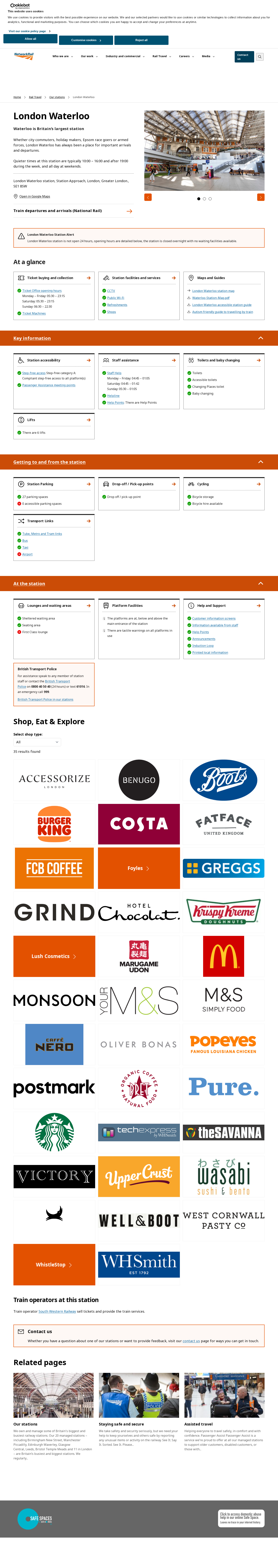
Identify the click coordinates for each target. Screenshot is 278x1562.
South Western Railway (57, 1311)
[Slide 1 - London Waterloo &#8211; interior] (198, 198)
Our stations (57, 97)
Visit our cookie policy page (27, 31)
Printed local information (210, 652)
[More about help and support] (259, 606)
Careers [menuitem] (184, 56)
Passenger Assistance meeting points (48, 385)
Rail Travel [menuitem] (160, 56)
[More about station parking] (89, 484)
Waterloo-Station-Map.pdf (211, 298)
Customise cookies (83, 40)
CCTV (111, 291)
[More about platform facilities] (174, 606)
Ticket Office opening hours (42, 291)
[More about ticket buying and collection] (89, 278)
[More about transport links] (89, 521)
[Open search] (260, 57)
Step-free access (34, 373)
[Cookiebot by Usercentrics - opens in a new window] (19, 6)
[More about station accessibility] (89, 360)
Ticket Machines (34, 313)
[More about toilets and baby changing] (259, 360)
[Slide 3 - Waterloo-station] (210, 198)
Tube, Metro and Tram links (42, 534)
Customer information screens (214, 618)
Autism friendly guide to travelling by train (222, 312)
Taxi (25, 547)
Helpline (113, 396)
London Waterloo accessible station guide (222, 305)
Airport (27, 554)
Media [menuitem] (206, 56)
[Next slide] (261, 197)
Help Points (115, 402)
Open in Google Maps (34, 196)
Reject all (141, 40)
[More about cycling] (259, 484)
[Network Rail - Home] (24, 56)
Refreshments (117, 305)
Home (17, 97)
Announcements (203, 639)
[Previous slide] (148, 197)
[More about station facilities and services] (174, 278)
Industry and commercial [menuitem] (123, 56)
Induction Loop (203, 646)
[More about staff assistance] (174, 360)
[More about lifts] (89, 420)
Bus (25, 540)
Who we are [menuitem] (61, 56)
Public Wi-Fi (115, 298)
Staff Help (114, 373)
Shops (111, 312)
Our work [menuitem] (87, 56)
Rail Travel (35, 97)
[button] (52, 278)
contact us (191, 1341)
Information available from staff (215, 625)
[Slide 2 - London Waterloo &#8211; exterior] (204, 198)
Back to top (257, 1553)
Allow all (30, 38)
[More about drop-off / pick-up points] (174, 484)
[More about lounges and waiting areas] (89, 606)
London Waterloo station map (213, 291)
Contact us (242, 57)
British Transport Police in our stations (45, 699)
